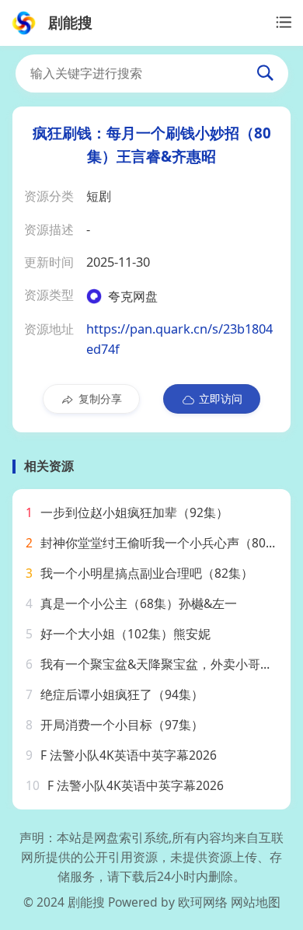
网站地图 (255, 902)
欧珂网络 (203, 902)
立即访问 (220, 398)
